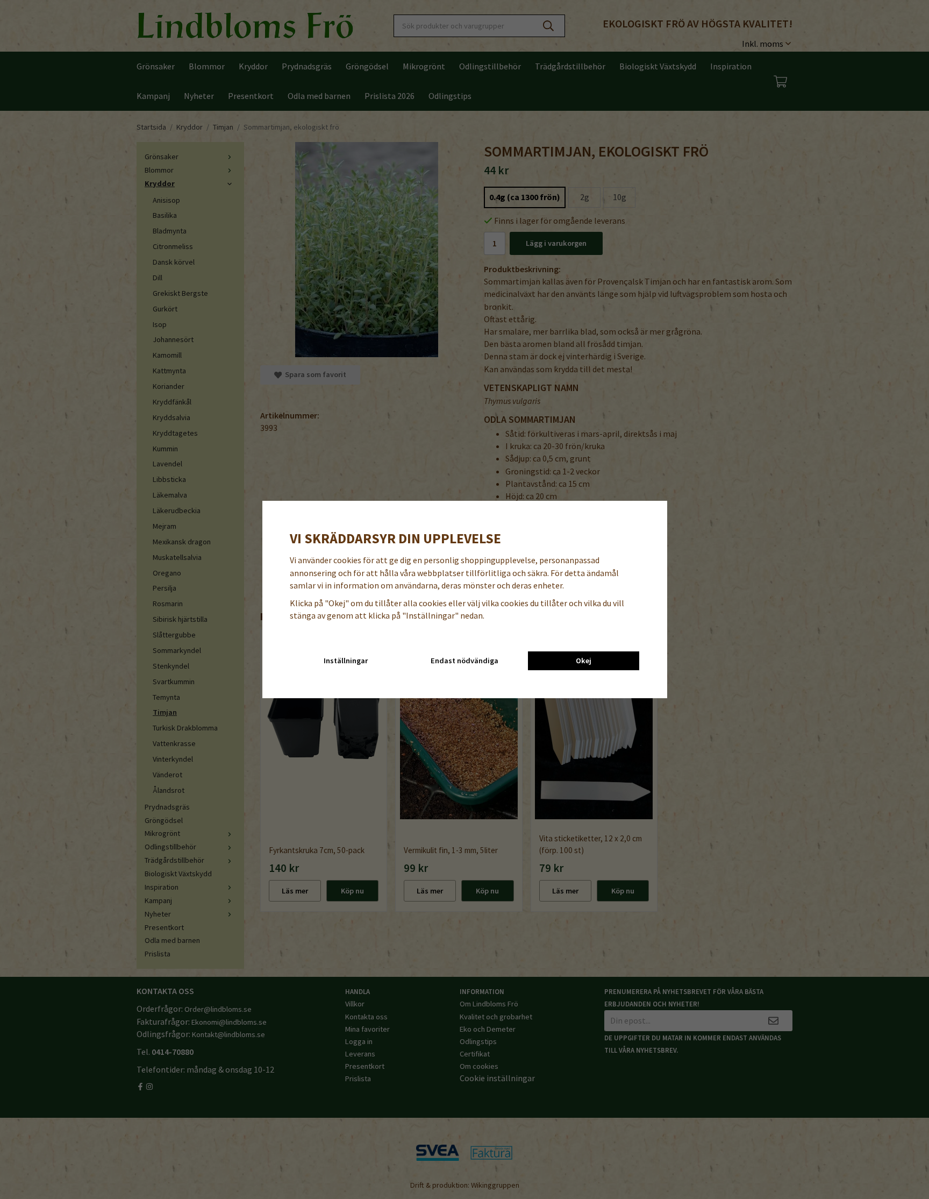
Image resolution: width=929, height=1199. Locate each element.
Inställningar (346, 660)
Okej (583, 660)
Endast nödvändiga (464, 660)
